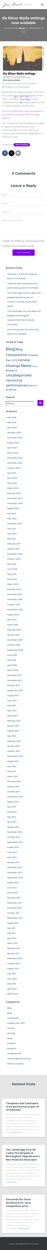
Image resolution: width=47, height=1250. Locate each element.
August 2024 (13, 443)
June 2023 (12, 478)
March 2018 (12, 670)
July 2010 (11, 973)
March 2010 (12, 994)
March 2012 (12, 893)
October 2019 (13, 604)
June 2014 (12, 812)
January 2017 (13, 726)
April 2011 (11, 938)
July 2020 (11, 564)
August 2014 (13, 802)
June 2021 (12, 533)
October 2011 (13, 913)
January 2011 (13, 953)
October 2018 (13, 645)
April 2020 (12, 579)
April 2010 (12, 989)
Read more (12, 1182)
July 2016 (11, 736)
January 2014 (13, 827)
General (10, 1028)
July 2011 (11, 928)
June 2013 (12, 852)
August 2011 (12, 923)
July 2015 (11, 766)
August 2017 (13, 695)
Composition (13, 1018)
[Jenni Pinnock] (18, 4)
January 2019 (13, 635)
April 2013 (12, 857)
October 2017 (13, 685)
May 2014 (11, 817)
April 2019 (12, 619)
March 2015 (12, 776)
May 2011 (11, 933)
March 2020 (13, 584)
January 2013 (13, 862)
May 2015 (11, 771)
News (10, 1038)
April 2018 (12, 665)
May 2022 (11, 518)
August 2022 (13, 508)
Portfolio (11, 1043)
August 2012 (13, 882)
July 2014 (11, 807)
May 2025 (11, 422)
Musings (13, 366)
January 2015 (13, 786)
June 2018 (12, 655)
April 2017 (12, 711)
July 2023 (11, 473)
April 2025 (12, 427)
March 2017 (12, 716)
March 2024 (13, 453)
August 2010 (13, 968)
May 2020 (12, 574)
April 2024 (12, 448)
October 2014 (13, 791)
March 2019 (12, 625)
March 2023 (13, 488)
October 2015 (13, 751)
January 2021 (13, 549)
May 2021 (11, 539)
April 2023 (12, 483)
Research (11, 370)
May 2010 (11, 984)
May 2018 (11, 660)
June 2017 (12, 700)
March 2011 (12, 943)
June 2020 (12, 569)
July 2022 (11, 513)
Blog (10, 349)
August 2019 (13, 614)
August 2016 (13, 731)
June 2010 (12, 979)
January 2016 (13, 746)
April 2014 (12, 822)
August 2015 (13, 761)
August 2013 (13, 847)
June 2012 (12, 888)
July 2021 (11, 529)
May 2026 (11, 417)
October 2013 (13, 837)
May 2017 (11, 705)
